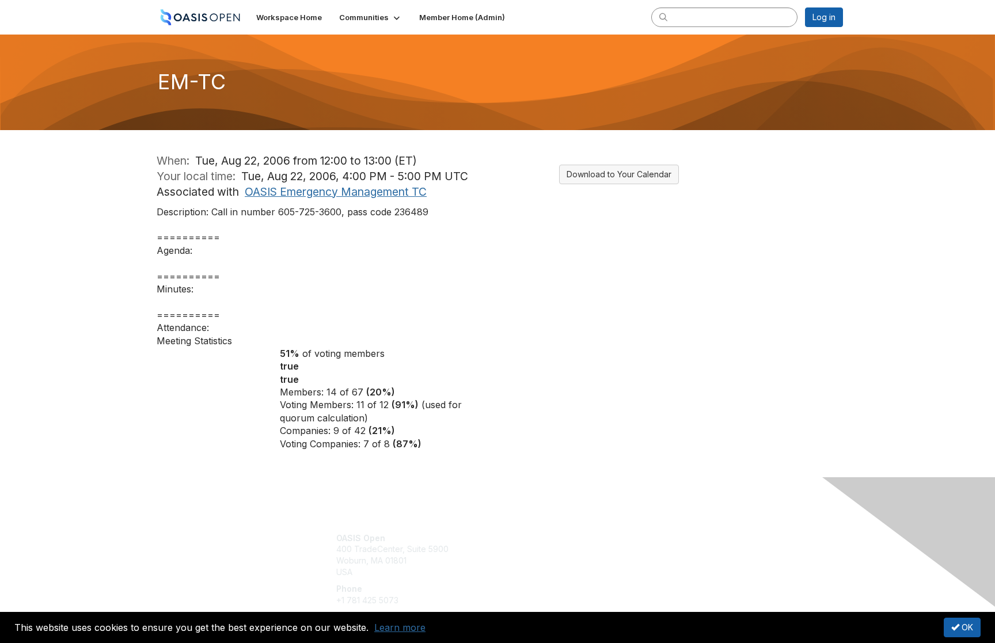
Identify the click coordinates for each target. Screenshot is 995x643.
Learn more (400, 627)
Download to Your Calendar (619, 174)
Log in (824, 17)
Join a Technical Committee (554, 572)
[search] (663, 16)
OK (966, 627)
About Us (686, 538)
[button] (371, 17)
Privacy (683, 549)
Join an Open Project (542, 555)
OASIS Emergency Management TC (336, 192)
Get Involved (526, 538)
